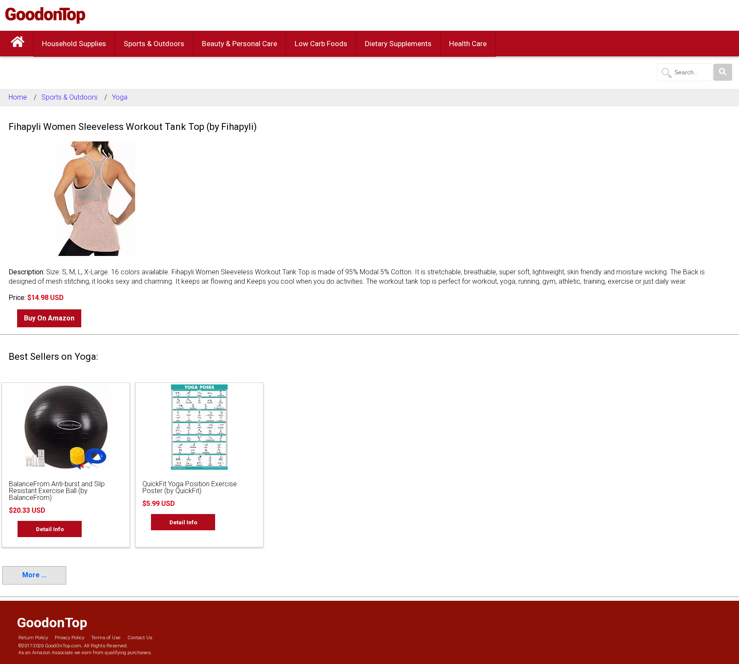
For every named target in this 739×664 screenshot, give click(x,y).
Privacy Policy (69, 637)
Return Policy (33, 637)
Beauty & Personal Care (239, 43)
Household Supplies (74, 43)
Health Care (468, 43)
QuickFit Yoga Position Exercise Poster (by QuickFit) (189, 487)
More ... (34, 575)
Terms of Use (106, 637)
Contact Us (139, 637)
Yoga (119, 97)
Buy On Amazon (49, 318)
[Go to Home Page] (17, 43)
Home (18, 97)
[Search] (722, 72)
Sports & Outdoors (154, 43)
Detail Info (50, 529)
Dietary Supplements (398, 43)
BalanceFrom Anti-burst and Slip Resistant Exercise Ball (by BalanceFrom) (57, 491)
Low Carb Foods (321, 43)
